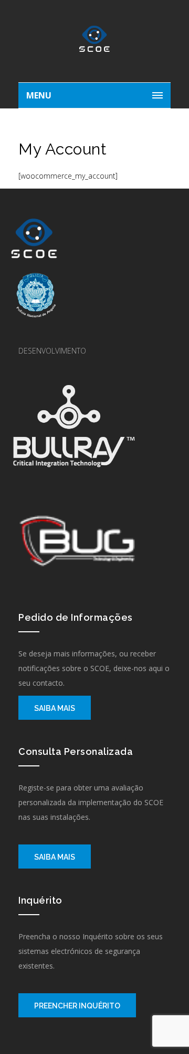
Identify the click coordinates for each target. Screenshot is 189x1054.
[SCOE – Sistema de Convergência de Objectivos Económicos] (94, 44)
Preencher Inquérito (77, 1006)
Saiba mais (54, 708)
